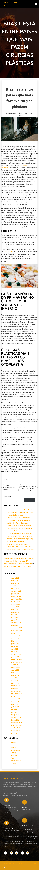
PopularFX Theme (31, 863)
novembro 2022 (16, 694)
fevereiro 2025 (16, 623)
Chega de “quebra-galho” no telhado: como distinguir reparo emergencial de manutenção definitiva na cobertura (19, 528)
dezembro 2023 (16, 659)
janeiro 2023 (15, 688)
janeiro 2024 (15, 657)
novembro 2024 (16, 630)
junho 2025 (15, 612)
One (12, 758)
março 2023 (15, 683)
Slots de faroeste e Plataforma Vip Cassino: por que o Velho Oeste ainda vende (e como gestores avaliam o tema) (20, 546)
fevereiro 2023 (16, 686)
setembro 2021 (16, 730)
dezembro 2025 (16, 596)
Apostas (14, 742)
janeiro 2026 (15, 594)
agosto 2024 (15, 638)
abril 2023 (14, 680)
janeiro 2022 (15, 720)
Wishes (13, 763)
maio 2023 (14, 678)
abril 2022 (14, 712)
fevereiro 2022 (16, 717)
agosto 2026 (15, 578)
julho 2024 (14, 641)
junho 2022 (15, 707)
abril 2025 (14, 617)
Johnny (13, 753)
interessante (15, 750)
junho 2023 (15, 675)
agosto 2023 (15, 670)
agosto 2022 (15, 701)
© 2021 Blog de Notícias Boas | (14, 863)
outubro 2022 (15, 696)
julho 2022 (14, 704)
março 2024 (15, 651)
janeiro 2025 (15, 625)
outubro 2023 (15, 665)
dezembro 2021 (16, 723)
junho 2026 (15, 583)
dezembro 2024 (16, 628)
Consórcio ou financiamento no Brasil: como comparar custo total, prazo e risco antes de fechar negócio (20, 512)
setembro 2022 (16, 699)
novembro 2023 (16, 662)
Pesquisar (7, 496)
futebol (13, 747)
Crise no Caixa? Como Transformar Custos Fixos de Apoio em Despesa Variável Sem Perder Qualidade (18, 520)
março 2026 (15, 588)
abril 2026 (14, 586)
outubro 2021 (15, 728)
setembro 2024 (16, 636)
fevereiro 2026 (16, 591)
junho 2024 (15, 644)
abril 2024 (14, 649)
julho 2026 (14, 580)
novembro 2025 (16, 599)
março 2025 (15, 620)
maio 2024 (14, 646)
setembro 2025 (16, 604)
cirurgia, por (8, 251)
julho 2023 (14, 672)
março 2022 (15, 715)
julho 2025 (14, 609)
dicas (9, 479)
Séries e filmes (16, 760)
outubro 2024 (15, 633)
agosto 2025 (15, 607)
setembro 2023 (16, 667)
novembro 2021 (16, 725)
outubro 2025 (15, 601)
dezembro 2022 (16, 691)
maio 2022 (14, 709)
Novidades (14, 755)
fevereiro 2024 (16, 654)
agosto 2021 (15, 733)
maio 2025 (14, 615)
